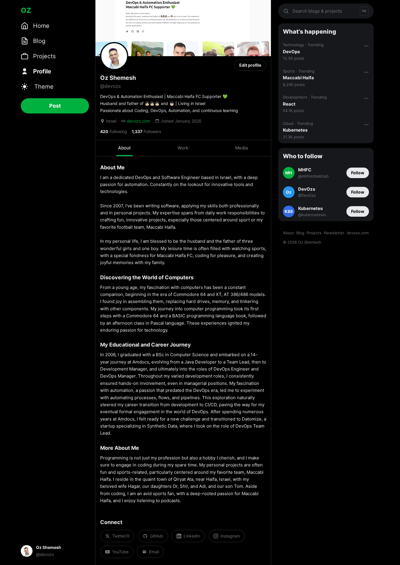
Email (154, 551)
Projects (314, 232)
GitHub (156, 535)
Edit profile (250, 65)
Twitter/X (120, 535)
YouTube (120, 551)
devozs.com (138, 120)
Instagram (230, 535)
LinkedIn (192, 535)
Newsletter (334, 232)
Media (241, 148)
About (124, 148)
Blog (300, 232)
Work (182, 148)
